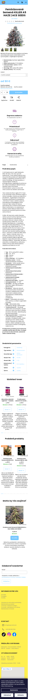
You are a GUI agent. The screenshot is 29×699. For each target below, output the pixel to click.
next (27, 395)
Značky (3, 598)
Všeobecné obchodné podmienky (11, 602)
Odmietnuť (7, 695)
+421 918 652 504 (10, 629)
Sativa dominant (19, 354)
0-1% (18, 360)
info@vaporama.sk (10, 625)
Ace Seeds (14, 18)
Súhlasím (20, 695)
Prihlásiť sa (6, 581)
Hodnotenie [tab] (13, 165)
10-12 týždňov (20, 364)
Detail (7, 409)
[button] (14, 540)
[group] (14, 532)
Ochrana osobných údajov (9, 605)
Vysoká (19, 367)
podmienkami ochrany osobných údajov (14, 577)
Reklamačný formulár (8, 609)
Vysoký (19, 370)
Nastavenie (14, 690)
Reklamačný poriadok (8, 604)
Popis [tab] (4, 165)
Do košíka (19, 92)
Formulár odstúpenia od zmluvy (11, 607)
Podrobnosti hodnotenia (14, 23)
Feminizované (21, 350)
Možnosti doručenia (6, 88)
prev (2, 395)
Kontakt (3, 594)
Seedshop (19, 347)
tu (12, 686)
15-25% (18, 357)
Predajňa (3, 596)
